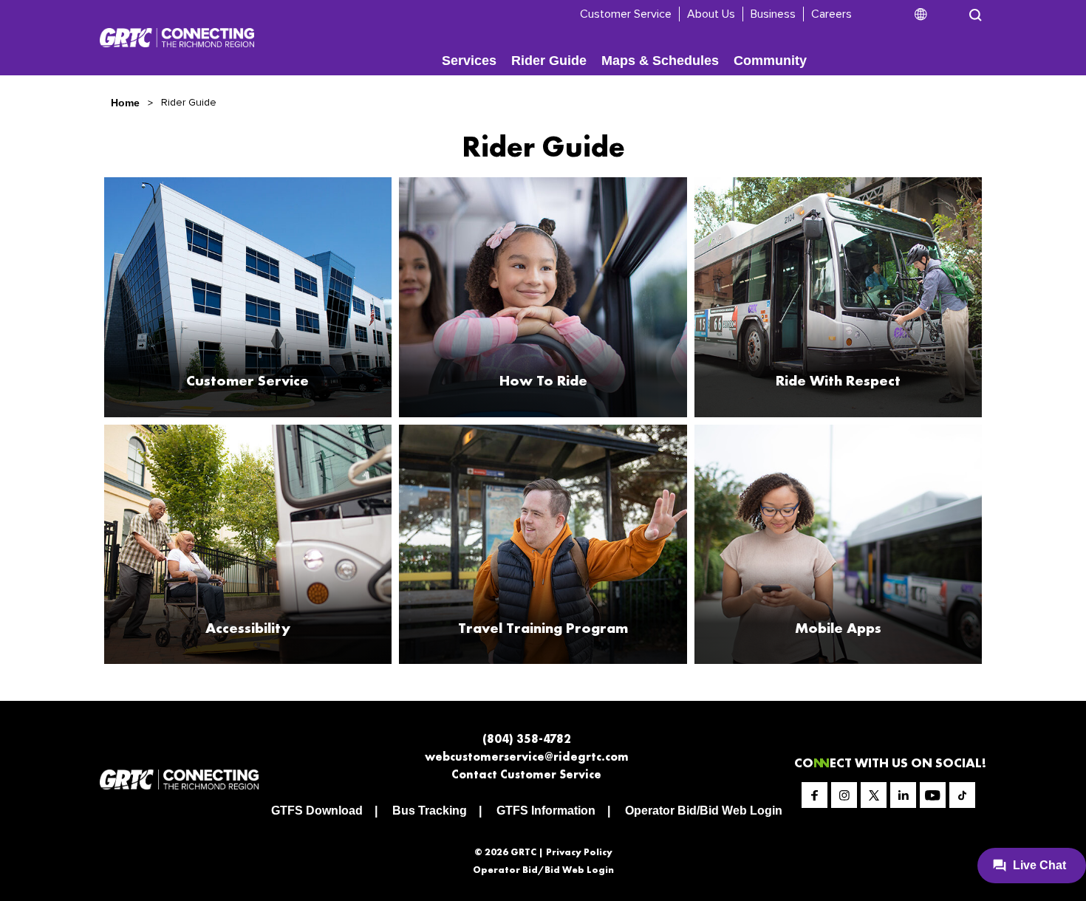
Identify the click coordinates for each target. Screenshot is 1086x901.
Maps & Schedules (660, 60)
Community (770, 60)
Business (773, 14)
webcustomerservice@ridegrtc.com (527, 756)
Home (125, 103)
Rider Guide (549, 60)
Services (469, 60)
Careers (831, 14)
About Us (711, 14)
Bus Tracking (429, 810)
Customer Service (626, 14)
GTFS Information (545, 810)
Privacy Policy (579, 852)
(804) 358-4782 (526, 739)
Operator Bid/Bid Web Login (703, 810)
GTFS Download (317, 810)
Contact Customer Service (526, 774)
